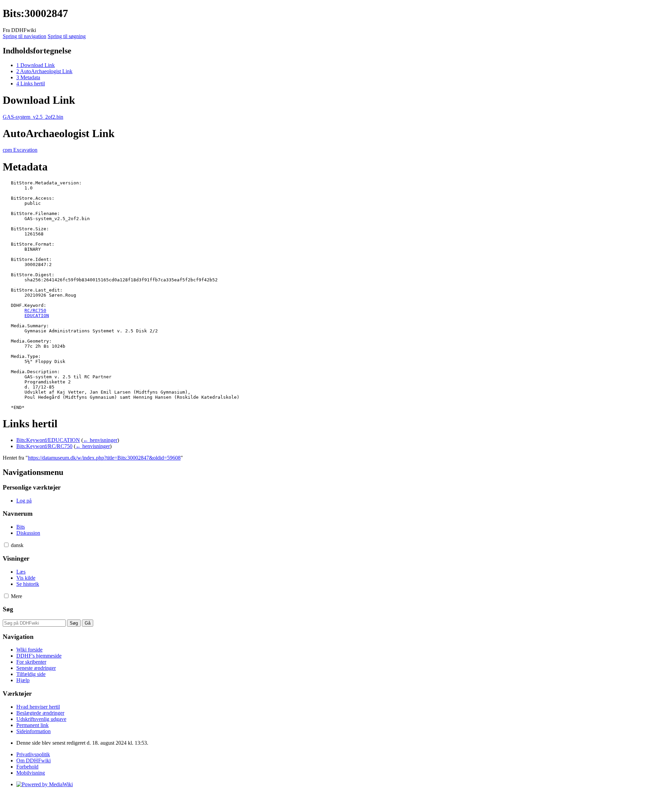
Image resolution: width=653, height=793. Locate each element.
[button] (6, 545)
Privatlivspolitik (33, 754)
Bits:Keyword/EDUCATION (48, 440)
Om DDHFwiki (33, 760)
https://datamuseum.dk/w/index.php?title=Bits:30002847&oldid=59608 (104, 458)
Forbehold (27, 767)
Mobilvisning (30, 773)
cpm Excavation (20, 150)
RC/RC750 (35, 310)
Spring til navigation (24, 36)
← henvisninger (100, 440)
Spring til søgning (67, 36)
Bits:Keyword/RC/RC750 (44, 446)
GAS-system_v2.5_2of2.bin (33, 117)
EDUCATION (36, 315)
